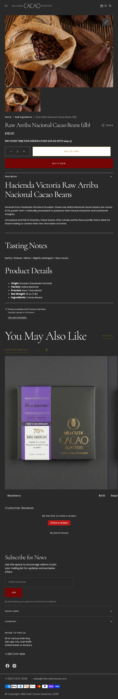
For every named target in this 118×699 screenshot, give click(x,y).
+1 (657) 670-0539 (16, 678)
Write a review (58, 523)
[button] (100, 5)
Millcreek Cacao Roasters (36, 694)
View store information (17, 318)
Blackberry (14, 495)
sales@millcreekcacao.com (50, 678)
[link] (56, 422)
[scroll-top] (108, 692)
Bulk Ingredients (23, 117)
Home (8, 117)
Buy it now (58, 163)
